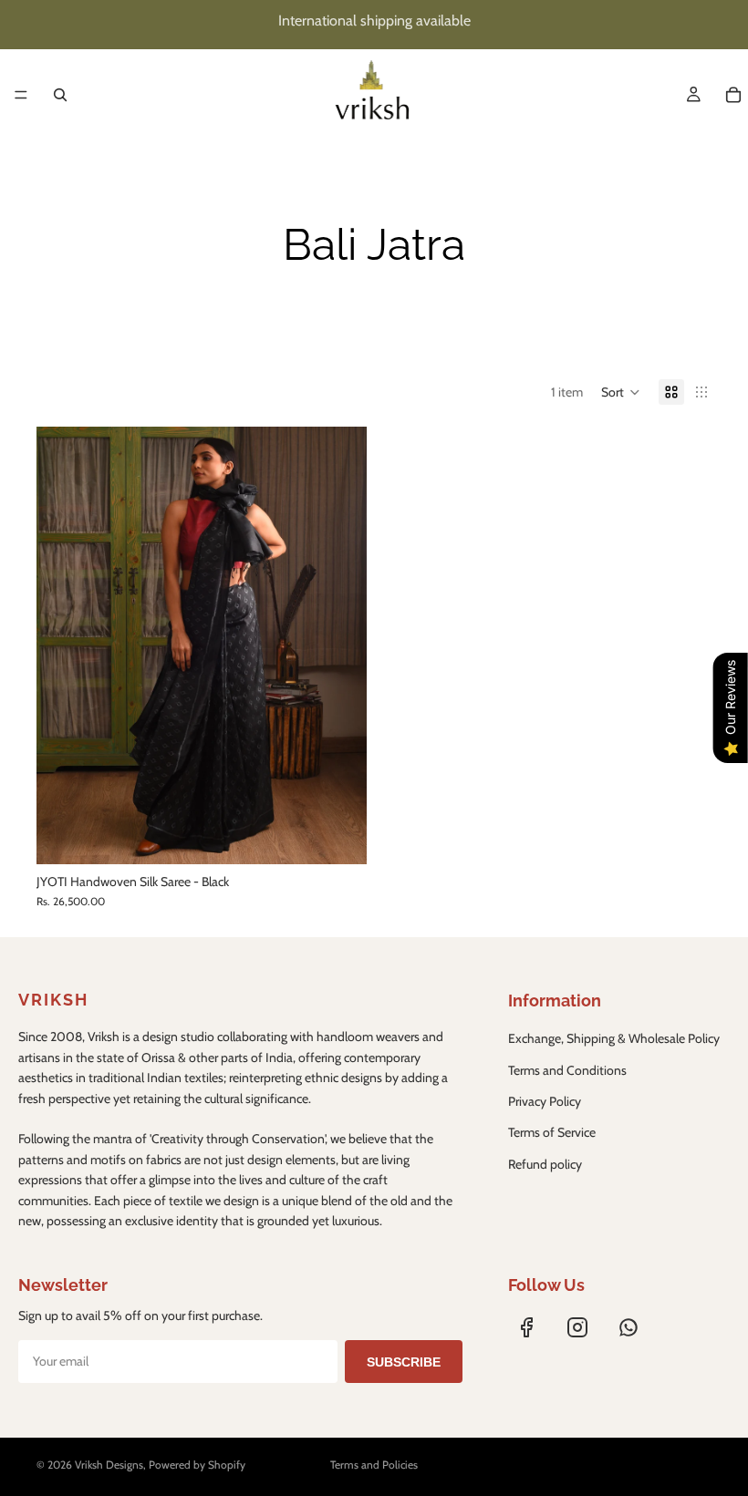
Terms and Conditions (567, 1070)
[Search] (60, 95)
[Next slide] (339, 645)
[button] (620, 392)
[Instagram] (577, 1327)
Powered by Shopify (197, 1464)
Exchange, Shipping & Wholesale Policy (614, 1038)
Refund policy (545, 1164)
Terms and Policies (374, 1464)
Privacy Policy (544, 1101)
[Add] (338, 836)
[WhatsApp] (628, 1327)
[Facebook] (526, 1327)
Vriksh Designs (109, 1464)
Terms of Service (552, 1132)
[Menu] (21, 95)
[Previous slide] (63, 645)
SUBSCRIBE (404, 1362)
